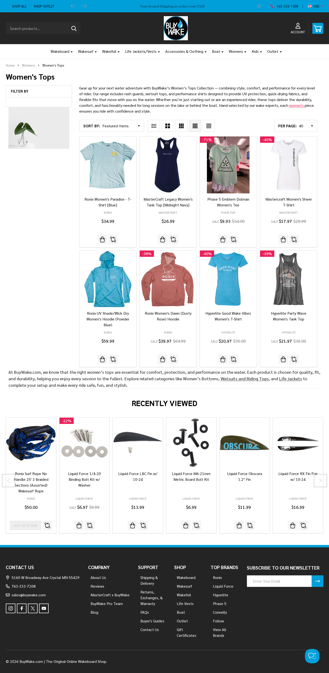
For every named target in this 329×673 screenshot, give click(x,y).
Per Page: (287, 125)
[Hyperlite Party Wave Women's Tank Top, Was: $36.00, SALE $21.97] (288, 279)
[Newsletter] (317, 581)
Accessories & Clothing (184, 51)
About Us (98, 577)
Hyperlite (220, 594)
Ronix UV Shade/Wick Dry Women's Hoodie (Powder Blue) (107, 319)
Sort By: (91, 125)
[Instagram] (10, 608)
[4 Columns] (195, 126)
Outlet (272, 51)
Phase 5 (219, 603)
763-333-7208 (24, 586)
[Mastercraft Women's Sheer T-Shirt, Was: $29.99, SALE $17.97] (288, 164)
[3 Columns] (181, 126)
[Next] (84, 6)
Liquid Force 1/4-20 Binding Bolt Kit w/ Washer (84, 479)
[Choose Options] (132, 525)
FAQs (144, 612)
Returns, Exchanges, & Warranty (151, 597)
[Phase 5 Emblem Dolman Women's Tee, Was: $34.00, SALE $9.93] (228, 164)
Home (10, 65)
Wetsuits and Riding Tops (245, 378)
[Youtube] (43, 608)
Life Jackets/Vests (141, 51)
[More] (70, 51)
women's (297, 105)
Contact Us (149, 629)
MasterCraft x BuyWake (110, 594)
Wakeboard (60, 51)
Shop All (19, 6)
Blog (94, 612)
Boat (216, 51)
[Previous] (73, 6)
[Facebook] (21, 608)
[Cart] (317, 28)
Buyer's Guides (152, 620)
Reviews (97, 586)
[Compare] (113, 239)
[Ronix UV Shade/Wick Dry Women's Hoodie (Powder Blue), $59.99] (107, 279)
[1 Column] (154, 126)
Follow (218, 620)
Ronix (31, 498)
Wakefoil (109, 51)
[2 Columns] (168, 126)
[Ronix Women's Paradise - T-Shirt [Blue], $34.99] (107, 164)
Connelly (220, 612)
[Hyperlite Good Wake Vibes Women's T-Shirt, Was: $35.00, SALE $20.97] (228, 279)
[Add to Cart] (79, 525)
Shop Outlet (44, 6)
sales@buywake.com (29, 594)
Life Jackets (290, 378)
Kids (255, 51)
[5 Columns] (209, 126)
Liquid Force (84, 498)
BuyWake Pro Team (107, 603)
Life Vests (185, 603)
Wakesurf (85, 51)
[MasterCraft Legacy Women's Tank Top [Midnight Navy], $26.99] (168, 164)
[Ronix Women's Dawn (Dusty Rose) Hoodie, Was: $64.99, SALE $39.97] (168, 279)
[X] (32, 608)
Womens (236, 51)
